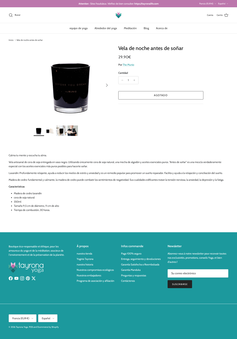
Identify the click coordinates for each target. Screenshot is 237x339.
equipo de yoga (79, 28)
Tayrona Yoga (22, 327)
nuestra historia (85, 264)
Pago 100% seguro (131, 253)
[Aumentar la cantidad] (135, 80)
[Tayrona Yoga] (118, 15)
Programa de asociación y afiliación (95, 280)
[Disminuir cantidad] (121, 80)
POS (31, 327)
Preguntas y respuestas (133, 275)
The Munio (128, 64)
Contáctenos (128, 280)
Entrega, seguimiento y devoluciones (141, 259)
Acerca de (161, 28)
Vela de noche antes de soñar (29, 40)
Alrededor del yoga (106, 28)
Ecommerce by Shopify (48, 327)
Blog (146, 28)
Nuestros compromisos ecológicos (95, 269)
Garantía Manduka (131, 269)
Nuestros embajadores (89, 275)
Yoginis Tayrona (85, 259)
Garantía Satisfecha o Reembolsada (140, 264)
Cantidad (123, 72)
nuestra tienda (84, 253)
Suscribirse (180, 284)
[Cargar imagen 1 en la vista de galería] (72, 83)
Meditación (130, 28)
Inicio (11, 40)
